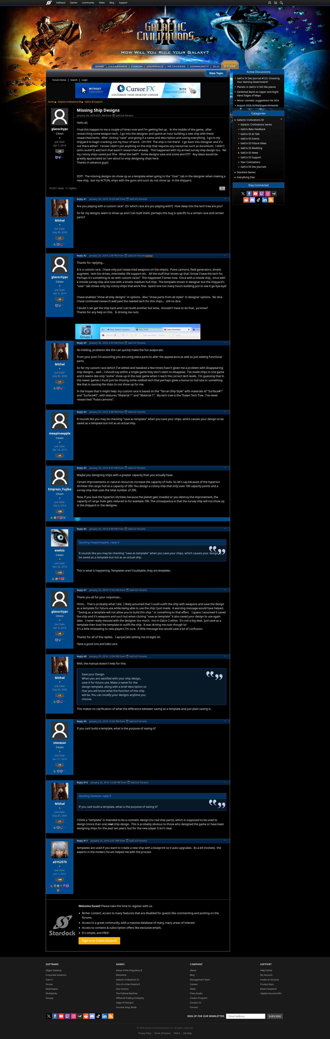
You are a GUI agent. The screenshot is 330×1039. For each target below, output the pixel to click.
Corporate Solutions (56, 974)
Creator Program (198, 997)
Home (51, 101)
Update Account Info (270, 993)
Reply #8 (81, 656)
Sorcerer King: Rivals (126, 1007)
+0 (59, 151)
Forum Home (59, 79)
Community (88, 2)
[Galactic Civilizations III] (165, 35)
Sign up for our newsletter (205, 1016)
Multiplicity (51, 993)
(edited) (149, 255)
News (102, 2)
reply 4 (114, 542)
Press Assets (196, 993)
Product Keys (267, 984)
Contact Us (195, 1002)
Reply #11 (82, 840)
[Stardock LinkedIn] (265, 200)
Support (123, 2)
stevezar (59, 743)
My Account (266, 974)
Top (225, 199)
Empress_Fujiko (59, 489)
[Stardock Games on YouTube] (255, 194)
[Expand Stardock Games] (235, 172)
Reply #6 (81, 528)
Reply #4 (81, 412)
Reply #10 (82, 782)
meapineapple (59, 433)
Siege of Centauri (124, 1002)
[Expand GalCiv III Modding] (238, 148)
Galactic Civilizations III (69, 101)
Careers (194, 984)
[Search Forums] (281, 3)
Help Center (266, 970)
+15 (60, 572)
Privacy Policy (144, 1033)
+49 (60, 879)
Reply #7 (81, 590)
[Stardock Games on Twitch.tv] (261, 194)
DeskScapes (52, 988)
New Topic (216, 73)
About (193, 970)
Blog (111, 2)
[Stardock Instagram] (268, 194)
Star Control (122, 988)
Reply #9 (81, 721)
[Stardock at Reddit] (246, 200)
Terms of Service (162, 1033)
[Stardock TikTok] (258, 200)
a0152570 (60, 862)
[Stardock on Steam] (274, 194)
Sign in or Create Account (99, 940)
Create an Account (269, 979)
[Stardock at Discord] (252, 200)
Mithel (60, 220)
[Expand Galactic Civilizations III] (235, 120)
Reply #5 (81, 468)
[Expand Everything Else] (235, 177)
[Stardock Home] (49, 3)
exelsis (60, 550)
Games (73, 2)
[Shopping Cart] (275, 3)
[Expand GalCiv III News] (238, 153)
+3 (59, 764)
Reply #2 (81, 255)
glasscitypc (59, 129)
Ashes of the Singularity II (129, 970)
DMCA (177, 1033)
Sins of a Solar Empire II (128, 984)
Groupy (49, 997)
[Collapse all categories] (281, 119)
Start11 (49, 979)
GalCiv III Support (94, 101)
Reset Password (268, 988)
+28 (60, 511)
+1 (59, 237)
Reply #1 (81, 199)
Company (196, 964)
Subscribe (275, 1016)
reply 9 (106, 796)
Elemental (121, 974)
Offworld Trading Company (130, 997)
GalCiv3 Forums (124, 115)
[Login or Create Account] (269, 3)
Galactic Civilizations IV (127, 979)
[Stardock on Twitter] (243, 194)
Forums (194, 1007)
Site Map (187, 1033)
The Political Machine (127, 993)
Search (73, 79)
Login (84, 79)
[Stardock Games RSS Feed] (271, 200)
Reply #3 (81, 342)
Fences (49, 984)
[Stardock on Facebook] (249, 194)
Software (60, 2)
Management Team (200, 979)
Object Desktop (54, 970)
